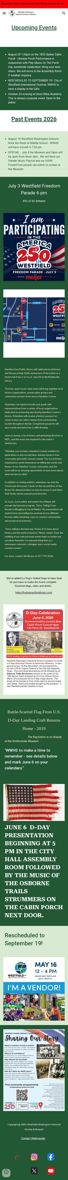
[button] (4, 13)
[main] (34, 27)
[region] (34, 4)
